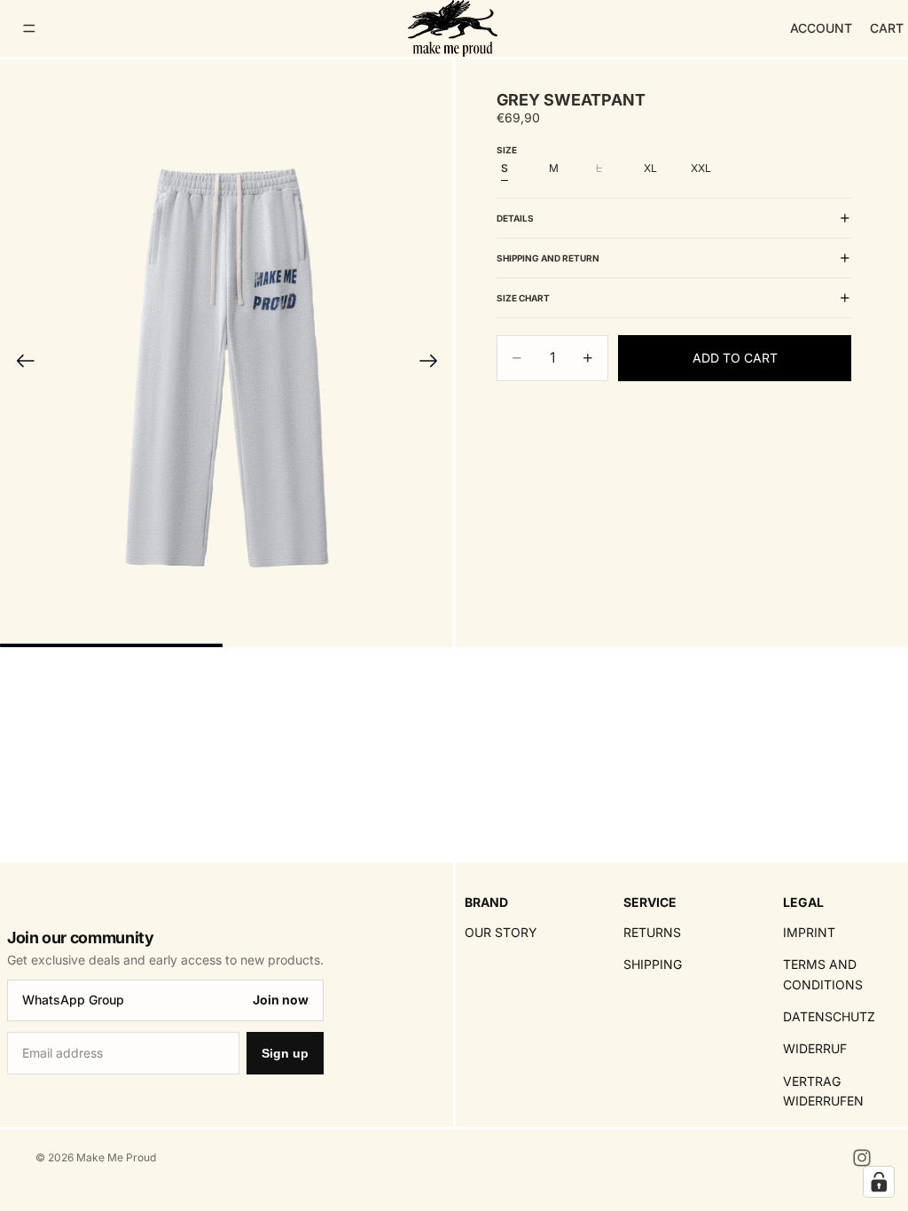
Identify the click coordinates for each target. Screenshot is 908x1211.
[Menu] (29, 28)
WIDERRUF (815, 1049)
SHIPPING (652, 965)
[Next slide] (434, 363)
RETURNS (652, 932)
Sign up (285, 1054)
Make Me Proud (116, 1157)
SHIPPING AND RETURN (548, 258)
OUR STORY (501, 932)
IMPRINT (809, 932)
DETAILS (515, 218)
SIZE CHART (523, 298)
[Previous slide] (20, 363)
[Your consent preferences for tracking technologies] (879, 1182)
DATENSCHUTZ (829, 1016)
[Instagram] (862, 1157)
